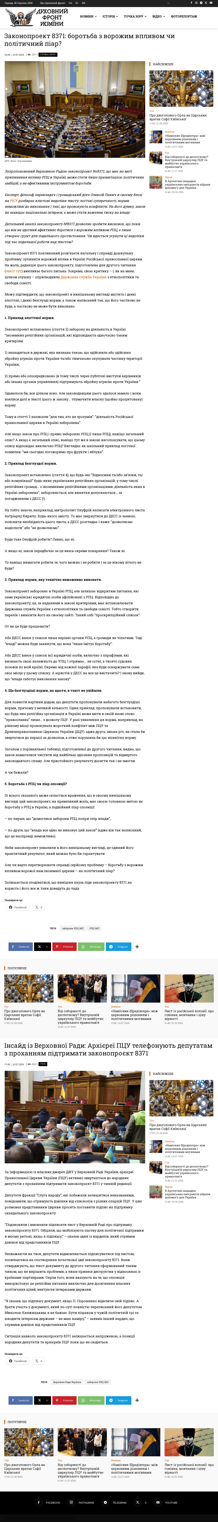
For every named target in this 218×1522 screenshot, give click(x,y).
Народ (168, 177)
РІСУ (13, 200)
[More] (137, 946)
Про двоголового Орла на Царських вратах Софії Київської (178, 117)
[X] (206, 2)
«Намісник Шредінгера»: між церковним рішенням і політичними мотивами (185, 139)
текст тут (14, 271)
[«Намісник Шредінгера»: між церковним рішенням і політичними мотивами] (155, 136)
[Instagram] (196, 2)
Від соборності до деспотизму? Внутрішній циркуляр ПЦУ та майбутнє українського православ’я (186, 162)
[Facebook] (191, 2)
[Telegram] (201, 2)
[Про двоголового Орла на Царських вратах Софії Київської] (181, 88)
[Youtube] (210, 2)
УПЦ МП (94, 928)
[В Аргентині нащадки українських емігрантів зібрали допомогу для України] (155, 182)
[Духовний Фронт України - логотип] (37, 17)
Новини (170, 131)
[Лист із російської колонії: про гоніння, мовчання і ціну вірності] (189, 988)
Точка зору (48, 54)
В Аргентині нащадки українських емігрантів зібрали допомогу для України (187, 184)
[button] (168, 3)
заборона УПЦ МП (72, 928)
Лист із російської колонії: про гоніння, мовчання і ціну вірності (189, 1015)
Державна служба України (84, 277)
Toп (151, 111)
